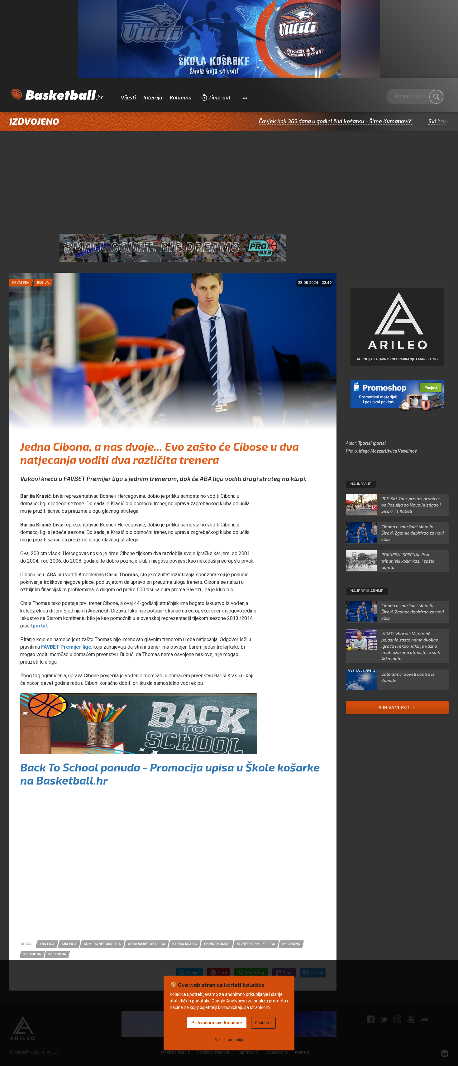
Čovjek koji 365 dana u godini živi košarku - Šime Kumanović (301, 121)
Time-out (219, 97)
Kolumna (181, 97)
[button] (245, 97)
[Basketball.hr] (56, 95)
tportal (379, 443)
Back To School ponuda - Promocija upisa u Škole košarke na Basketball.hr (170, 773)
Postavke (263, 1022)
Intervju (152, 97)
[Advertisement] (229, 177)
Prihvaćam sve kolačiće (216, 1022)
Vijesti (128, 97)
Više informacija (229, 1040)
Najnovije (361, 484)
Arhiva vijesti (394, 707)
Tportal (365, 443)
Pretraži (436, 96)
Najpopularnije (367, 591)
